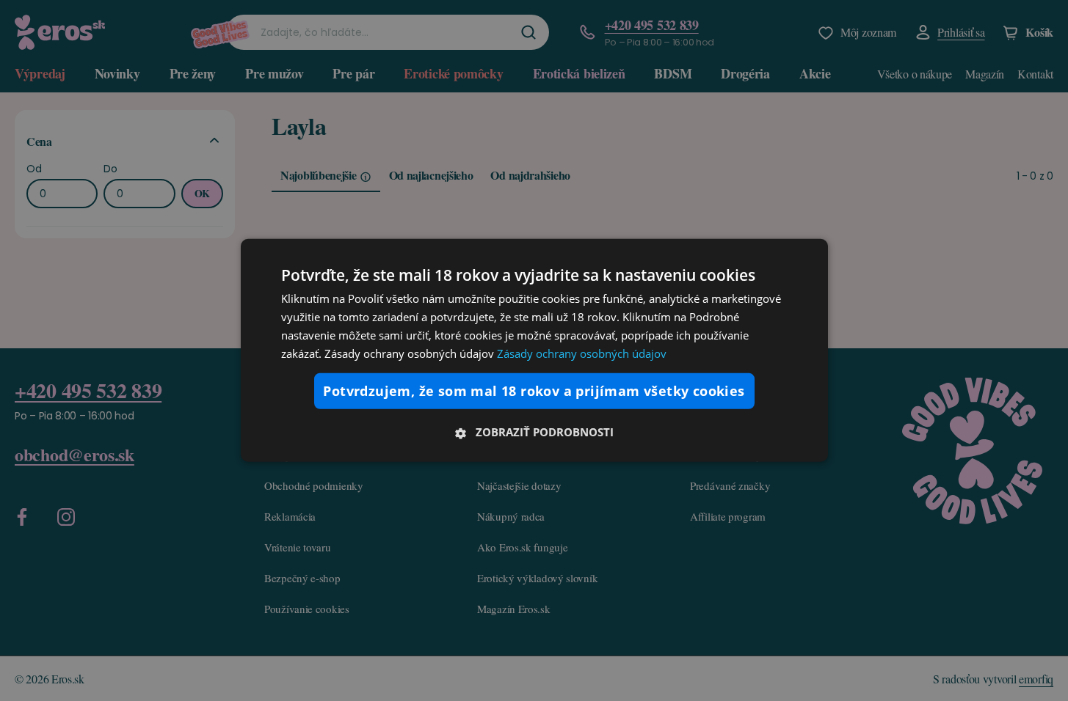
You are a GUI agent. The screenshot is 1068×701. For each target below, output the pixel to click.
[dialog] (534, 350)
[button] (534, 432)
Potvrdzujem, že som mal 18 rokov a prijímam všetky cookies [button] (533, 391)
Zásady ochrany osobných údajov (581, 352)
